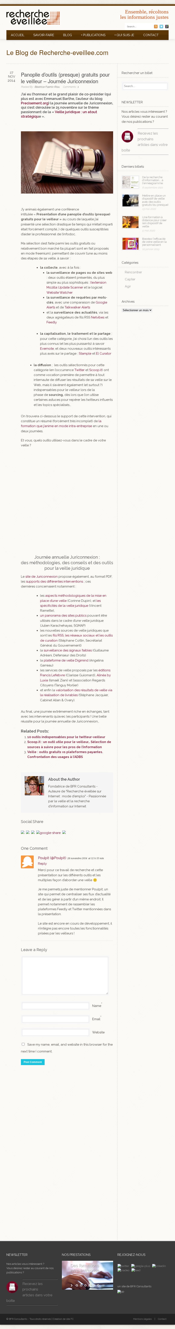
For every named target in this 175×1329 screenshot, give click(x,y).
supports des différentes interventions (54, 581)
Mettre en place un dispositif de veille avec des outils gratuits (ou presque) (155, 200)
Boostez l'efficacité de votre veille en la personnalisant (154, 242)
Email (96, 1019)
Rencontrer (133, 272)
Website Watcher (60, 293)
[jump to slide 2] (81, 1285)
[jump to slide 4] (90, 1285)
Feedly (52, 322)
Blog (67, 35)
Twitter (79, 370)
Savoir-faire (43, 35)
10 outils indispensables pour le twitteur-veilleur (66, 737)
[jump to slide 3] (85, 1285)
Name (96, 1006)
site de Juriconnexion (41, 577)
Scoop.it (95, 370)
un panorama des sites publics (63, 615)
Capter (130, 279)
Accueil (17, 35)
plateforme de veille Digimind (66, 660)
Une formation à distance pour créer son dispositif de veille (154, 222)
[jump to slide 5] (94, 1285)
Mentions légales (142, 1319)
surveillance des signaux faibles (68, 650)
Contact (151, 35)
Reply (42, 864)
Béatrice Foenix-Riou (47, 86)
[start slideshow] (72, 1285)
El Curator (103, 353)
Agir (128, 286)
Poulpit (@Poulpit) (52, 858)
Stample (85, 353)
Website (98, 1032)
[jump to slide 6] (98, 1285)
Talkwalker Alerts (77, 307)
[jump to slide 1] (77, 1285)
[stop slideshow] (103, 1285)
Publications (93, 35)
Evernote (47, 349)
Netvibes (97, 317)
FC (72, 1319)
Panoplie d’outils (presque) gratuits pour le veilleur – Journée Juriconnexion (65, 78)
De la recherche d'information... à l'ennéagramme (152, 180)
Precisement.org (34, 103)
